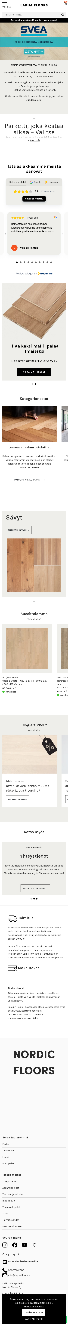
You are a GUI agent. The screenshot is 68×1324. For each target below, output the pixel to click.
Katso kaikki (34, 730)
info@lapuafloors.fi (18, 1275)
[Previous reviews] (5, 234)
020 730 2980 (15, 1270)
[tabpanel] (34, 68)
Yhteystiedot (9, 1181)
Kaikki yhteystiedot (13, 1283)
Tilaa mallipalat (11, 1207)
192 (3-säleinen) (10, 677)
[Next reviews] (63, 234)
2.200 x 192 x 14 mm (12, 684)
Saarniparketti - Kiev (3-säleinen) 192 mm (24, 681)
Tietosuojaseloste (12, 1194)
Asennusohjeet (10, 1187)
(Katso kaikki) (34, 619)
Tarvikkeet (8, 1150)
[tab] (17, 262)
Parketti (6, 1144)
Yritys (5, 1213)
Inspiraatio (8, 1200)
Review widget (24, 273)
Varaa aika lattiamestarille (22, 1261)
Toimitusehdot (10, 1219)
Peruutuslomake (12, 1226)
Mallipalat (8, 1163)
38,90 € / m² (9, 688)
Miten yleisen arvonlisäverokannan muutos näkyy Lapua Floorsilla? (27, 785)
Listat (5, 1156)
